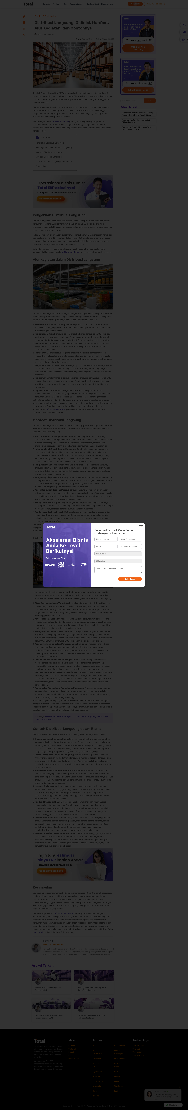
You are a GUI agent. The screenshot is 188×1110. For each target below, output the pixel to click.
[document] (94, 555)
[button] (141, 527)
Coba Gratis (130, 579)
